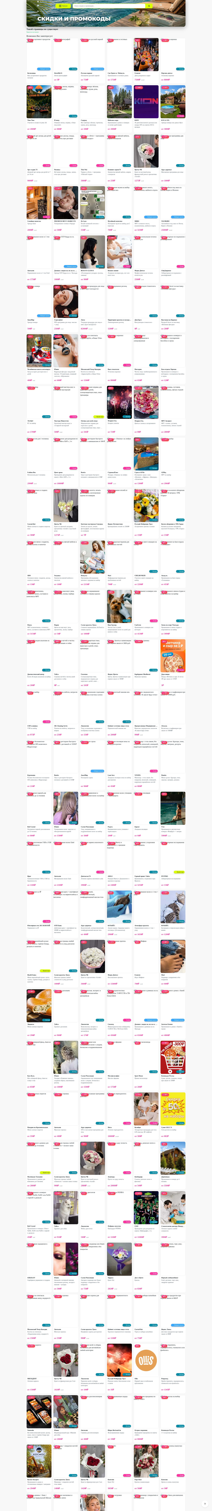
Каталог (65, 6)
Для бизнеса (92, 11)
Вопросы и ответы (79, 11)
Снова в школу (53, 11)
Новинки (43, 11)
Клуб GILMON (66, 11)
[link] (204, 1503)
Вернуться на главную (32, 32)
